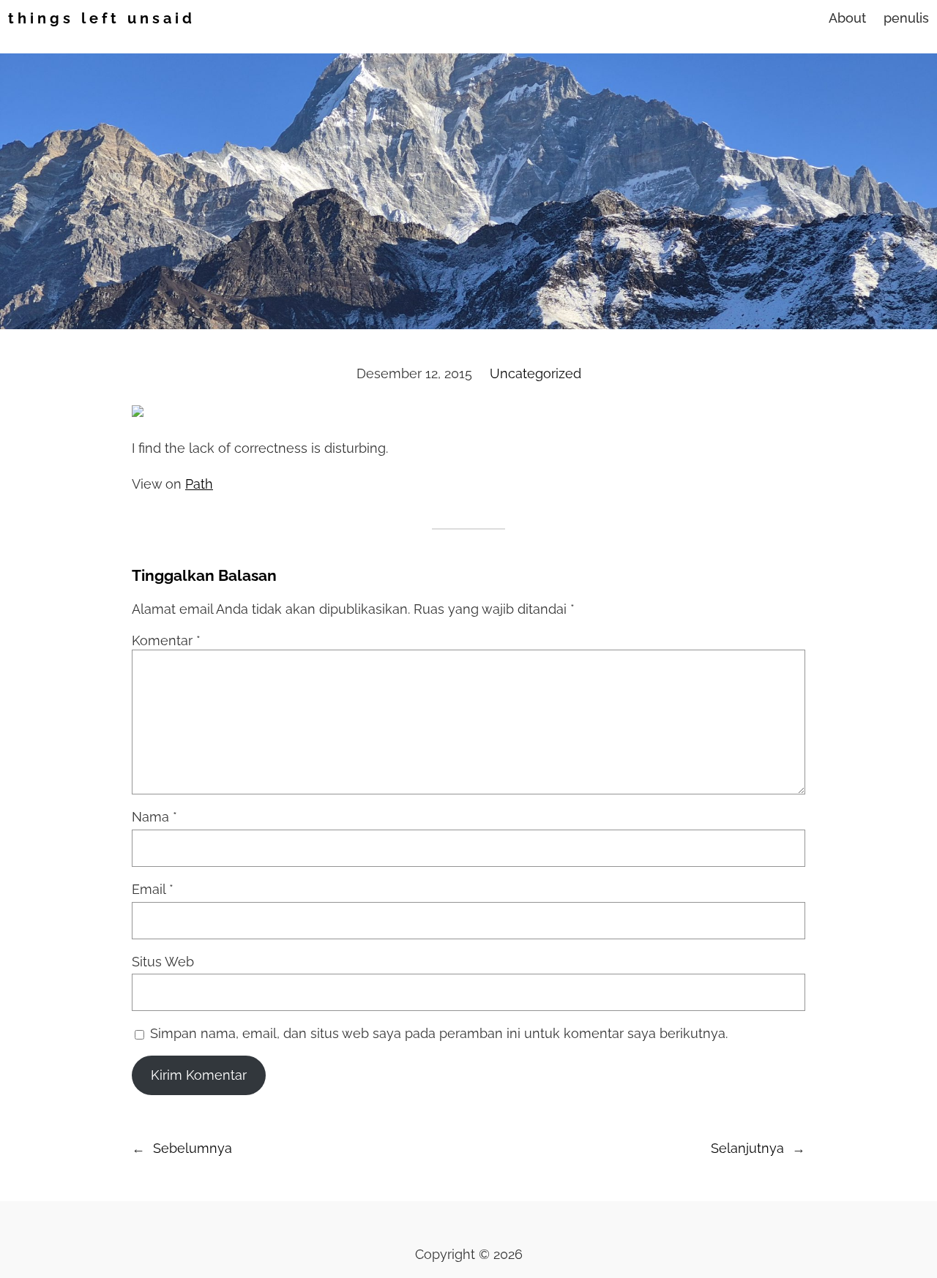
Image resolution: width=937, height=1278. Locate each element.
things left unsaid (101, 18)
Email (152, 889)
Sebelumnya (192, 1148)
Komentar (166, 640)
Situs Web (163, 961)
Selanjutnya (747, 1148)
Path (199, 484)
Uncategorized (535, 373)
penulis (906, 18)
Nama (154, 816)
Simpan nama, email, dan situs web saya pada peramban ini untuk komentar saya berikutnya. (439, 1033)
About (847, 18)
